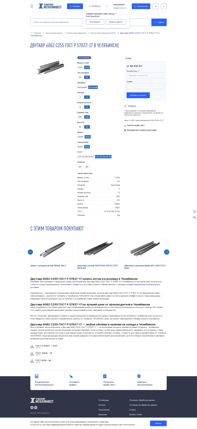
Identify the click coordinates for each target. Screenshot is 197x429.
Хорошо (158, 423)
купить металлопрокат (76, 281)
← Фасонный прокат (53, 33)
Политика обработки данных (142, 400)
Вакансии (102, 414)
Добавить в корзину (138, 95)
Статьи (132, 410)
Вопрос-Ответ (135, 414)
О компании (103, 400)
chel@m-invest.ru (119, 8)
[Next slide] (166, 252)
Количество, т (133, 71)
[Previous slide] (30, 252)
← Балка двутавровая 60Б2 (102, 33)
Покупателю (104, 410)
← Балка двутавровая (75, 33)
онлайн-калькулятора (136, 284)
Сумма (129, 81)
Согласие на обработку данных (143, 405)
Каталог (76, 6)
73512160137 (119, 5)
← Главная (35, 33)
